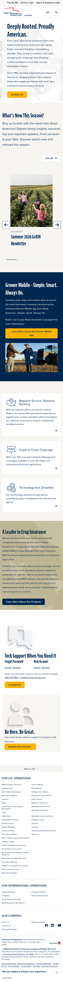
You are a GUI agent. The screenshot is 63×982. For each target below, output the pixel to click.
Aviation (5, 799)
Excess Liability (8, 830)
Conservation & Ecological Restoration (12, 807)
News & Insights (38, 922)
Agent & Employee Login (48, 2)
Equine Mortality (8, 827)
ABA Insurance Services (11, 784)
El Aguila (5, 895)
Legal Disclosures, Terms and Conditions (18, 963)
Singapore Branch (38, 892)
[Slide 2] (22, 259)
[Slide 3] (32, 259)
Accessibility (26, 966)
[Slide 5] (51, 259)
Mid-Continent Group (10, 869)
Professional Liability (39, 792)
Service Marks (14, 966)
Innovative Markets (9, 862)
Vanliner (34, 834)
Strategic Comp (37, 819)
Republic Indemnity (39, 802)
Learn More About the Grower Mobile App (32, 333)
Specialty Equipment (39, 810)
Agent (8, 667)
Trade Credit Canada (39, 895)
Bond (4, 802)
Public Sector (36, 799)
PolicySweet (36, 788)
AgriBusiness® (8, 788)
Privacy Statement (44, 963)
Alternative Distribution (11, 792)
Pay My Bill (12, 2)
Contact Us (17, 94)
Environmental (8, 823)
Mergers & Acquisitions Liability (15, 865)
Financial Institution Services (13, 845)
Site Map (36, 966)
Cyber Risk (6, 816)
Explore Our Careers (20, 746)
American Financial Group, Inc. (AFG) (19, 954)
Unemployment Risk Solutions (43, 830)
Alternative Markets (10, 795)
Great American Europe (11, 899)
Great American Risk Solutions (14, 858)
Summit (34, 823)
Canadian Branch (9, 892)
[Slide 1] (12, 259)
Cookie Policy (7, 978)
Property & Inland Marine (41, 795)
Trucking (35, 827)
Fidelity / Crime (8, 841)
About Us (5, 922)
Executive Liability (9, 834)
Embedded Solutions (10, 819)
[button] (57, 972)
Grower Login (27, 2)
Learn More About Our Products (23, 601)
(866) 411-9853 (11, 677)
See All (49, 158)
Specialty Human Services (42, 816)
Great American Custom (11, 849)
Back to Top (30, 768)
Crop (4, 812)
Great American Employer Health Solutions (15, 853)
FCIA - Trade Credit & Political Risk (16, 838)
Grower (17, 667)
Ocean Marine (37, 784)
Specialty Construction (40, 806)
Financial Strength (9, 929)
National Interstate (9, 873)
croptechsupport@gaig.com (33, 677)
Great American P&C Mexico (13, 903)
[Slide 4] (41, 259)
